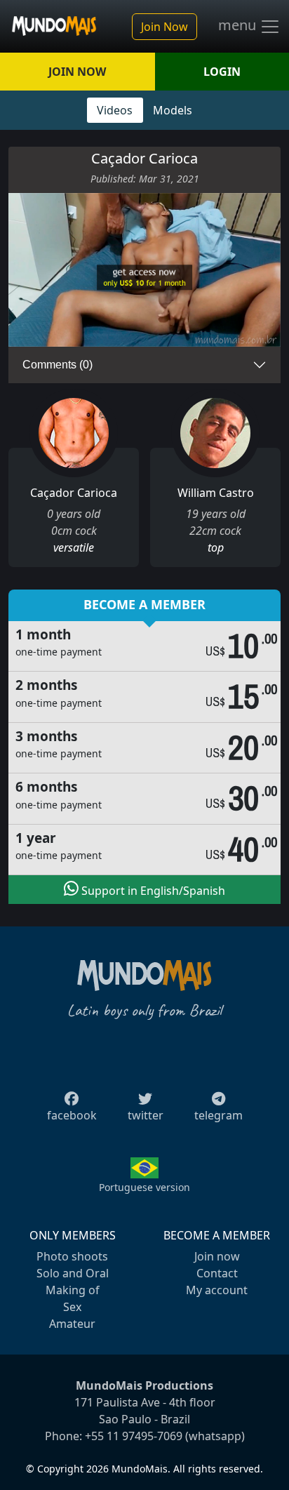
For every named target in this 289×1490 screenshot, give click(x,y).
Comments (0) (57, 365)
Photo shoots (72, 1256)
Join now (217, 1256)
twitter (145, 1115)
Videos (115, 110)
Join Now (164, 26)
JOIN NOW (77, 71)
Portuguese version (144, 1187)
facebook (72, 1115)
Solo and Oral (72, 1273)
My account (217, 1290)
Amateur (72, 1323)
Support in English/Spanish (152, 890)
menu (239, 25)
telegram (218, 1115)
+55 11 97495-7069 (133, 1436)
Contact (217, 1273)
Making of (73, 1290)
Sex (72, 1307)
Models (172, 110)
